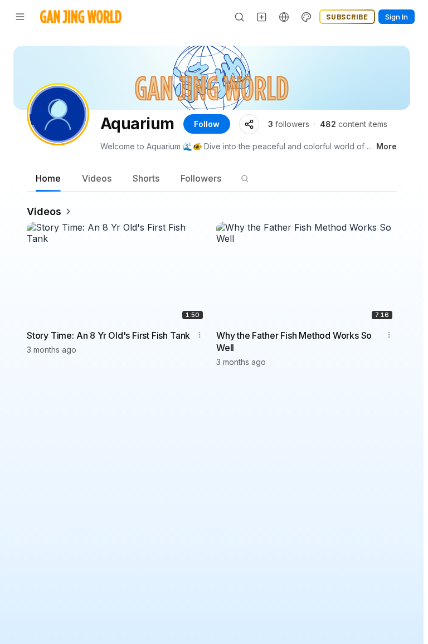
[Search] (239, 16)
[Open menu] (20, 17)
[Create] (261, 16)
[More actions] (199, 335)
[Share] (249, 124)
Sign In (396, 16)
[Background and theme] (306, 16)
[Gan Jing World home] (80, 16)
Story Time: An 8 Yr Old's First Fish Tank (108, 335)
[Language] (284, 16)
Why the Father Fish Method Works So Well (294, 341)
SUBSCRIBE (347, 16)
